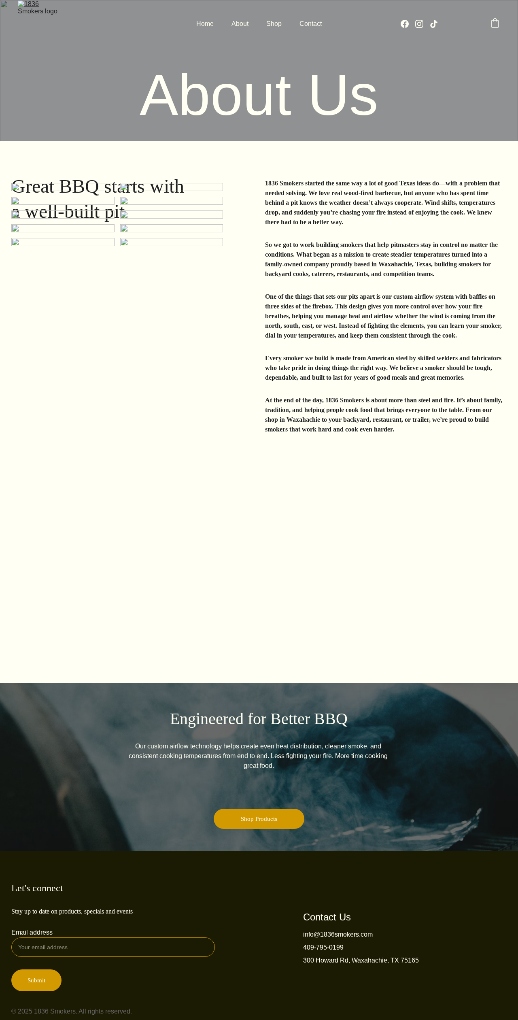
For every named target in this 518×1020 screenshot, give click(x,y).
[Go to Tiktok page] (434, 24)
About (239, 23)
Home (205, 23)
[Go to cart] (495, 24)
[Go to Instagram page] (422, 24)
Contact (310, 23)
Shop (274, 23)
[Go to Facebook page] (408, 24)
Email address (32, 932)
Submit (36, 980)
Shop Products (259, 819)
